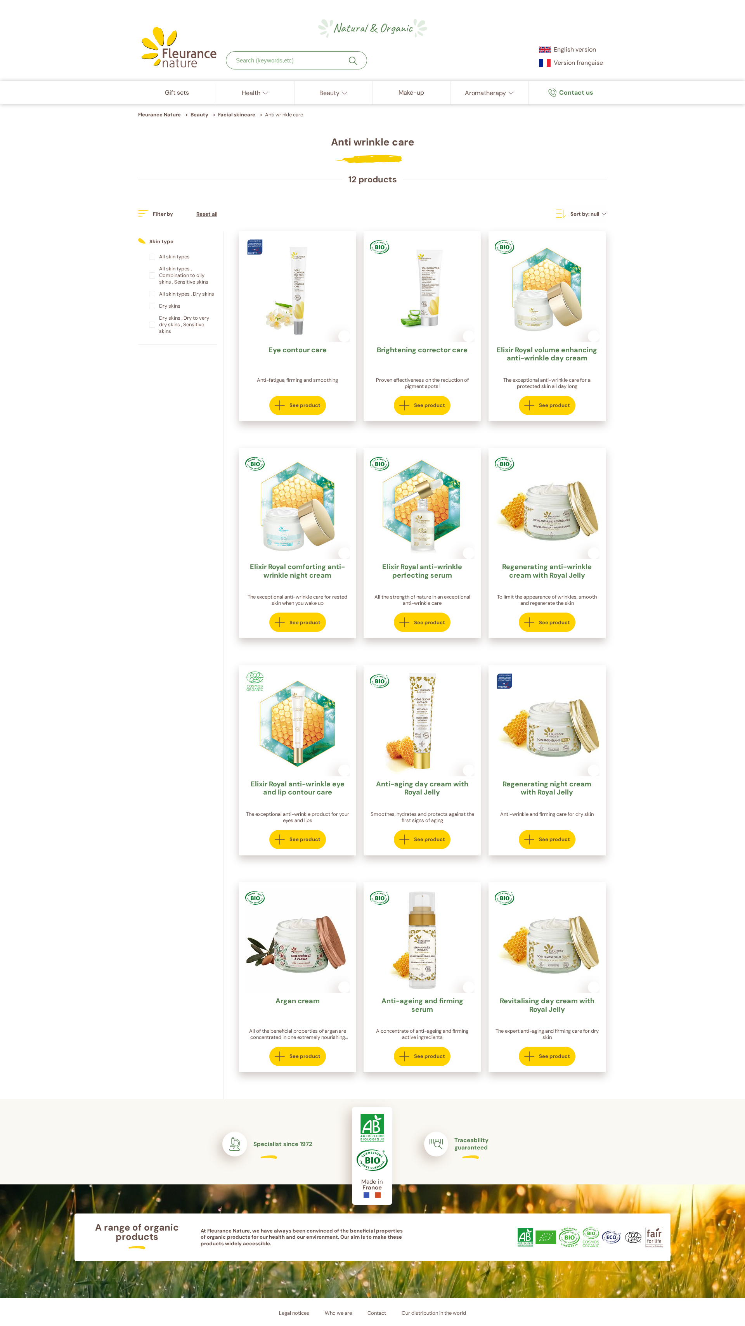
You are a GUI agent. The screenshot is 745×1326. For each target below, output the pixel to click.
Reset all (206, 214)
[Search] (353, 61)
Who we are (338, 1313)
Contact (376, 1313)
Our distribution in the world (434, 1313)
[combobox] (296, 60)
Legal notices (294, 1313)
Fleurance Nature (159, 114)
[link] (570, 92)
